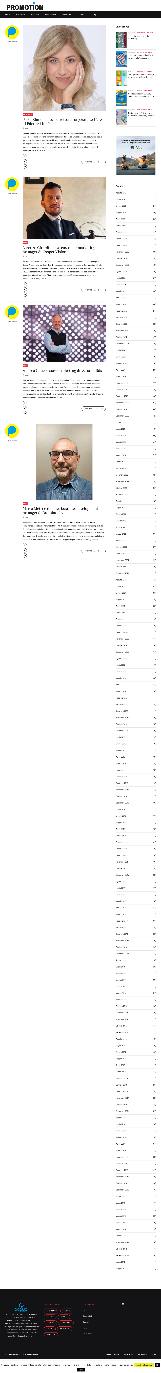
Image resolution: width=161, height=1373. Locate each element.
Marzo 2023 (121, 455)
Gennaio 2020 (121, 704)
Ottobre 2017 (121, 868)
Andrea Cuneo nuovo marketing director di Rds (62, 370)
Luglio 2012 (120, 1262)
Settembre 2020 (122, 652)
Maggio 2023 (121, 442)
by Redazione (12, 41)
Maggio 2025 (121, 291)
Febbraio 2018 (122, 842)
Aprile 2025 (120, 298)
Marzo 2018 (121, 836)
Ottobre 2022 (121, 488)
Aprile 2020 (120, 685)
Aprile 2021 (120, 606)
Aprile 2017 (120, 908)
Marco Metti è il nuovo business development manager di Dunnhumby (60, 510)
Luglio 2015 (120, 1045)
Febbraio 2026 (122, 232)
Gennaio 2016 (121, 1006)
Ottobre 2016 (121, 947)
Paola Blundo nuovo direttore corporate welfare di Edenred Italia (62, 121)
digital (50, 1328)
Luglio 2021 (120, 586)
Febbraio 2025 (122, 311)
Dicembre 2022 (122, 475)
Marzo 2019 (121, 763)
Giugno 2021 (121, 593)
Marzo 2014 (121, 1150)
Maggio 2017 (121, 901)
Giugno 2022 (121, 514)
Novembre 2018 (122, 790)
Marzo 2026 (121, 226)
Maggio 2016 (121, 980)
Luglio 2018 (120, 809)
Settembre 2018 (122, 803)
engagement (52, 1311)
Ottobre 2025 (121, 258)
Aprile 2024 (120, 370)
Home (7, 14)
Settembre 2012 (122, 1255)
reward (64, 1317)
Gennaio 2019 (121, 776)
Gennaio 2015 (121, 1085)
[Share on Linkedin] (25, 166)
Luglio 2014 (120, 1124)
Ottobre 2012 (121, 1249)
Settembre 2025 (122, 265)
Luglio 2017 (120, 888)
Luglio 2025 (120, 278)
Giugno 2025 (121, 285)
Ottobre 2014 (121, 1104)
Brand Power (142, 52)
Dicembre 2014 (122, 1091)
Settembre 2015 (122, 1032)
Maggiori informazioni (144, 1365)
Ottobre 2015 (121, 1026)
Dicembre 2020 (122, 632)
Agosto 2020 (121, 658)
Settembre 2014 (122, 1111)
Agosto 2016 (121, 960)
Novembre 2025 (122, 252)
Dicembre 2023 (122, 396)
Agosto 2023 (121, 422)
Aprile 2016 (120, 986)
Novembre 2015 (122, 1019)
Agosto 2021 (121, 580)
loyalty (68, 1311)
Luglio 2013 (120, 1203)
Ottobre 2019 (121, 724)
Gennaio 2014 (121, 1163)
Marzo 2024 (121, 376)
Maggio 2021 (121, 599)
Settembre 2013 (122, 1190)
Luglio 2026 (120, 199)
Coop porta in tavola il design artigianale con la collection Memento (141, 77)
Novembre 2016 (122, 940)
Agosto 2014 (121, 1118)
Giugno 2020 (121, 672)
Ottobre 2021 (121, 567)
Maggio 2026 (121, 212)
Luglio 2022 (120, 508)
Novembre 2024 (122, 330)
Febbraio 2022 (122, 540)
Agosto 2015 (121, 1039)
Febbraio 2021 (122, 619)
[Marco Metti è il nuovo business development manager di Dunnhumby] (64, 462)
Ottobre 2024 (121, 337)
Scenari (86, 1322)
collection (66, 1323)
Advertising (128, 1354)
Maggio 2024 (121, 363)
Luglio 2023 (120, 429)
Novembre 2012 (122, 1242)
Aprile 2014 (120, 1144)
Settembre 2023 (122, 416)
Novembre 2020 (122, 639)
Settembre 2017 (122, 875)
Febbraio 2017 (122, 921)
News (25, 242)
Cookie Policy (142, 1354)
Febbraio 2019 (122, 770)
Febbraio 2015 (122, 1078)
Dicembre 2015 (122, 1013)
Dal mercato (27, 114)
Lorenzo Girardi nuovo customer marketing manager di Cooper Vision (59, 249)
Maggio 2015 (121, 1059)
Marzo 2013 (121, 1229)
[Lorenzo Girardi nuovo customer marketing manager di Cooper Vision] (64, 208)
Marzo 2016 (121, 993)
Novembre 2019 (122, 717)
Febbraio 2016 (122, 999)
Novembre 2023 (122, 403)
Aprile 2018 (120, 829)
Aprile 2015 (120, 1065)
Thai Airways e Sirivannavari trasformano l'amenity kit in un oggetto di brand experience (141, 116)
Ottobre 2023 (121, 409)
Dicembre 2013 (122, 1170)
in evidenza (141, 33)
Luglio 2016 (120, 967)
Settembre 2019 (122, 731)
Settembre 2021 (122, 573)
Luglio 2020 (120, 665)
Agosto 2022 (121, 501)
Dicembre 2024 (122, 324)
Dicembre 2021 (122, 553)
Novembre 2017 (122, 862)
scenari (50, 1317)
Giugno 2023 (121, 435)
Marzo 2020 (121, 691)
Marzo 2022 (121, 534)
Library (93, 14)
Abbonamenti (50, 14)
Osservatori (87, 1316)
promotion (64, 1328)
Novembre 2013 (122, 1177)
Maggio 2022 (121, 521)
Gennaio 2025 (121, 317)
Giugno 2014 (121, 1131)
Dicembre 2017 (122, 855)
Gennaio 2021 (121, 626)
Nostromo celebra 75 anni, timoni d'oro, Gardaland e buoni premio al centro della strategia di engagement (141, 97)
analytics (51, 1334)
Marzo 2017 (121, 914)
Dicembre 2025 (122, 245)
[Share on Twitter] (25, 161)
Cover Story (87, 1334)
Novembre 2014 (122, 1098)
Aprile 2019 (120, 757)
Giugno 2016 (121, 973)
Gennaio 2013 (121, 1236)
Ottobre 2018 (121, 796)
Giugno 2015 (121, 1052)
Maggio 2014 (121, 1137)
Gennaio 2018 (121, 849)
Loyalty (150, 33)
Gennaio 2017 (121, 927)
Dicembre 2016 (122, 934)
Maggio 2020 (121, 678)
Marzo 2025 (121, 304)
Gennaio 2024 (121, 390)
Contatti (81, 14)
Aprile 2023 (120, 449)
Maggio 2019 (121, 750)
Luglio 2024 (120, 350)
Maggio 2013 (121, 1216)
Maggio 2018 (121, 822)
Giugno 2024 (121, 357)
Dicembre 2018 (122, 783)
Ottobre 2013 (121, 1183)
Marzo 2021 (121, 613)
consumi (50, 1323)
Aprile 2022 (120, 527)
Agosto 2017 (121, 881)
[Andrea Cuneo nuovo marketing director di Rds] (64, 333)
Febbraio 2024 (122, 383)
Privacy (153, 1354)
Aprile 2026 (120, 219)
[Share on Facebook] (25, 156)
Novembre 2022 (122, 481)
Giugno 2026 (121, 206)
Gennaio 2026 (121, 239)
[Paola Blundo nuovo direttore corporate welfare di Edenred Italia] (64, 68)
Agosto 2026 (121, 193)
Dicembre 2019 (122, 711)
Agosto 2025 (121, 271)
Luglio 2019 (120, 737)
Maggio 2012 (121, 1268)
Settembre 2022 (122, 494)
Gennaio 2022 (121, 547)
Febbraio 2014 (122, 1157)
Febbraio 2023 (122, 462)
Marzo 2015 (121, 1072)
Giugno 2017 (121, 895)
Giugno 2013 (121, 1209)
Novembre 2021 (122, 560)
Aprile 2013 (120, 1223)
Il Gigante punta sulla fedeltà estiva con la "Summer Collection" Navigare (140, 58)
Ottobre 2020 (121, 645)
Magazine (35, 14)
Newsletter (67, 14)
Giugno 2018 (121, 816)
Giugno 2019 (121, 744)
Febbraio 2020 (122, 698)
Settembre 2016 (122, 954)
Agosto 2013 (121, 1196)
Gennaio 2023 (121, 468)
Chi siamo (20, 14)
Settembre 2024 (122, 344)
